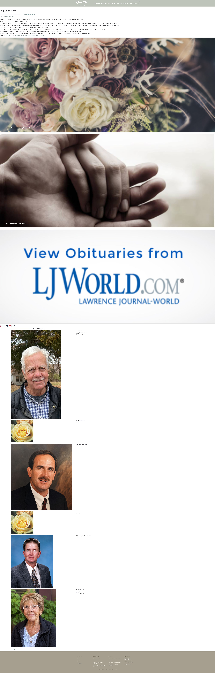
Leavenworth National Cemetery (115, 662)
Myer (37, 35)
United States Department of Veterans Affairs (114, 659)
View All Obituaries (16, 649)
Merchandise (111, 3)
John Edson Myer (29, 14)
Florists (79, 658)
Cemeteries (80, 663)
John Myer (33, 35)
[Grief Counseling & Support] (107, 180)
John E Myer (17, 35)
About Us (125, 3)
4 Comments (42, 35)
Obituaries (97, 3)
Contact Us (133, 3)
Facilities (119, 3)
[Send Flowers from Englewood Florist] (107, 84)
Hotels (79, 661)
